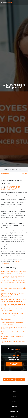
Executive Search (9, 189)
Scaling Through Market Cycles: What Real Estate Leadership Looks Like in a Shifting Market (13, 272)
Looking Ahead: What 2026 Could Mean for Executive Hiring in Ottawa (12, 323)
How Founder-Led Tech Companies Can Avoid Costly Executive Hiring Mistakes (12, 276)
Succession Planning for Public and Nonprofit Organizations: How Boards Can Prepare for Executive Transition (12, 295)
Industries (14, 406)
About (14, 396)
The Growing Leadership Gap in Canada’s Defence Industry (13, 332)
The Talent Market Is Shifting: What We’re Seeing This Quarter (13, 342)
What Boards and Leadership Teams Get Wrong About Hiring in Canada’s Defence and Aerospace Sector (13, 288)
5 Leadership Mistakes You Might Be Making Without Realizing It (12, 318)
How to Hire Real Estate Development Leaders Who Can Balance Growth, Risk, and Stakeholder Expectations (13, 282)
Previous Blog (5, 173)
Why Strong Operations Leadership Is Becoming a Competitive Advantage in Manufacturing (13, 305)
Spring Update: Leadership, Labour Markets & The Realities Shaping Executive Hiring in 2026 (13, 300)
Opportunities (14, 411)
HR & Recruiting (13, 187)
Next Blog (23, 173)
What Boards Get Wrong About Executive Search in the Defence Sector (14, 328)
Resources (14, 416)
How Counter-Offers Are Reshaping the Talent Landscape (12, 337)
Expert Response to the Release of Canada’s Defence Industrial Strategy (12, 314)
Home (2, 169)
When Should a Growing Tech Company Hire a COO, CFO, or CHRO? (12, 309)
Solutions (14, 401)
